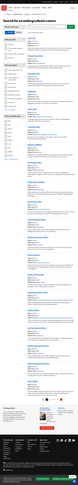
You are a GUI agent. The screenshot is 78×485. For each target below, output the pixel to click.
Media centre (44, 447)
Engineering (39, 227)
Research (17, 8)
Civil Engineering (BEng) (37, 219)
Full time (10, 44)
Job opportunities (45, 442)
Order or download (47, 428)
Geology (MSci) (33, 310)
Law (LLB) (31, 38)
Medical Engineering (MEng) (38, 363)
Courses (27, 14)
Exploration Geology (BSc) (38, 292)
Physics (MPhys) (34, 255)
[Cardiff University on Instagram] (58, 440)
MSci (9, 136)
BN (9, 148)
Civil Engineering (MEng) (37, 328)
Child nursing (12, 106)
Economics (39, 245)
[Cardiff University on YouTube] (73, 440)
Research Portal (44, 451)
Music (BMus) (33, 381)
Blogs (29, 449)
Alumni (55, 2)
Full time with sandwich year (15, 49)
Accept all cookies (43, 479)
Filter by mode (10, 40)
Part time (11, 58)
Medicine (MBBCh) (35, 145)
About (50, 8)
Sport (17, 451)
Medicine (39, 152)
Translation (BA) (34, 127)
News (66, 2)
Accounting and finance (15, 70)
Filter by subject (11, 65)
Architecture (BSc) (35, 162)
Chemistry (11, 102)
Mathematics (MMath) (36, 182)
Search (71, 26)
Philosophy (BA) (34, 74)
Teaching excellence (47, 2)
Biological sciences (14, 91)
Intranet (42, 444)
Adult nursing (12, 74)
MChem (10, 155)
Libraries (18, 442)
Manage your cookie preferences (63, 479)
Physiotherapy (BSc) (35, 56)
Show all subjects (10, 110)
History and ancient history (44, 116)
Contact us (61, 408)
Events (71, 2)
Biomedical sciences (14, 95)
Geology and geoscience (65, 300)
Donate (61, 2)
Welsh (38, 99)
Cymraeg (73, 8)
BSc (9, 121)
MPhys (10, 140)
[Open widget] (74, 481)
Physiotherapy (40, 63)
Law (37, 45)
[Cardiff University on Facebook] (61, 440)
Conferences (19, 444)
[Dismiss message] (76, 475)
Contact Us (72, 476)
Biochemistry (12, 87)
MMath (10, 152)
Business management (15, 98)
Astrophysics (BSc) (35, 202)
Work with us (26, 8)
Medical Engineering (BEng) (38, 346)
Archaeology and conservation (13, 79)
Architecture (12, 83)
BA (9, 125)
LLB (9, 144)
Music (38, 282)
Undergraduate (17, 14)
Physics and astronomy (43, 209)
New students (32, 444)
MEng (10, 132)
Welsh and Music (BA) (36, 275)
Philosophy (39, 81)
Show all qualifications (11, 159)
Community (36, 8)
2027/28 (18, 32)
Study (10, 8)
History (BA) (32, 109)
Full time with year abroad (16, 54)
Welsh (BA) (32, 91)
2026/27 (10, 32)
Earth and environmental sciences (47, 300)
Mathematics (40, 189)
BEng (10, 129)
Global (44, 8)
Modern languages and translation (46, 134)
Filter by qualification (13, 116)
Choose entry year (12, 27)
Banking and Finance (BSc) (38, 237)
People (42, 449)
